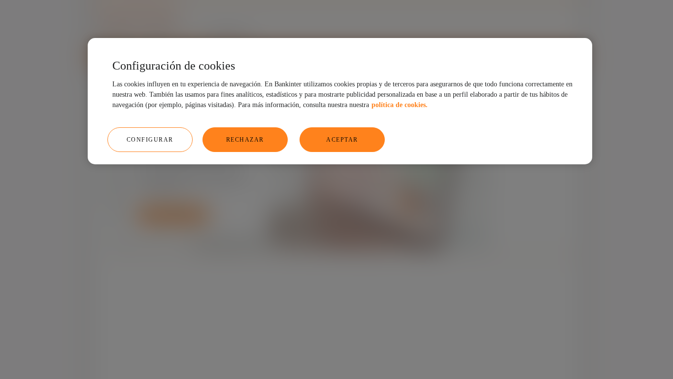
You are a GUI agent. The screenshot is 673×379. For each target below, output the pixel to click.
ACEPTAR (342, 139)
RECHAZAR (245, 139)
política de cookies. (399, 105)
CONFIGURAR (150, 139)
